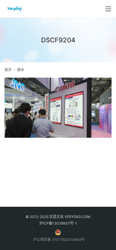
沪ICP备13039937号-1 (58, 223)
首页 (8, 70)
